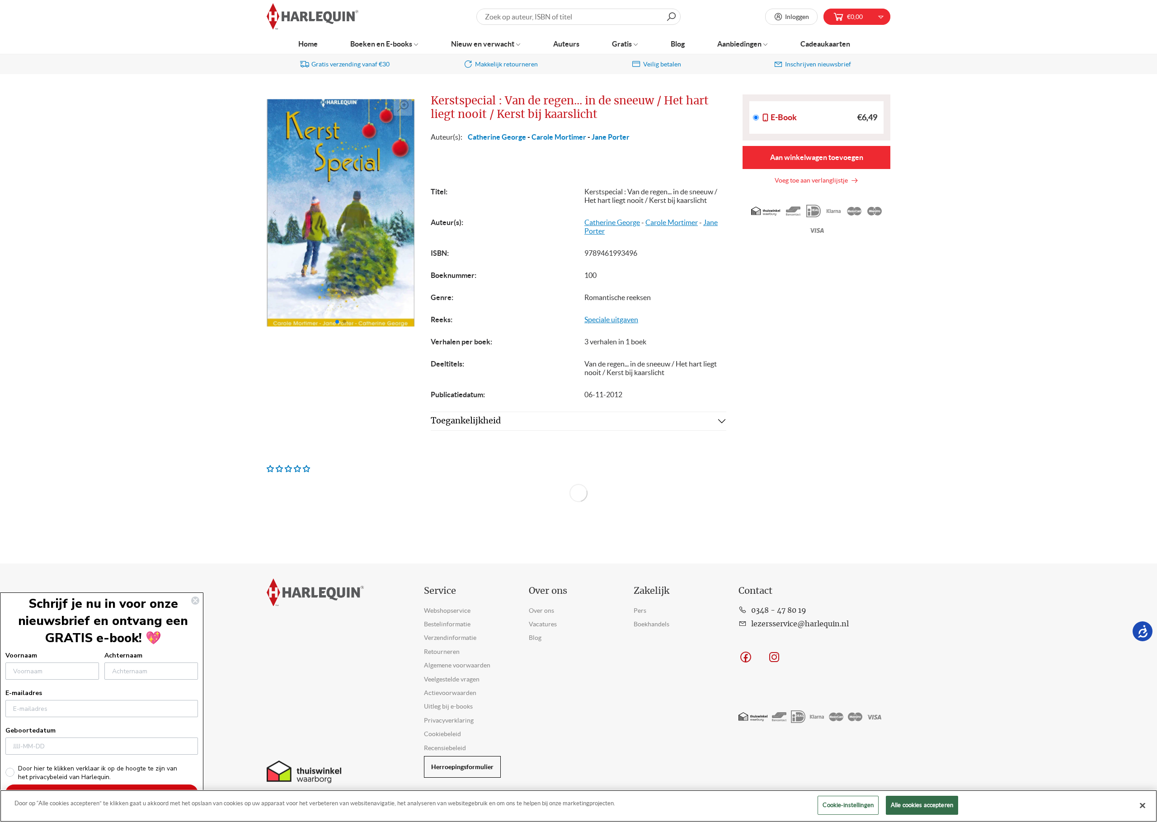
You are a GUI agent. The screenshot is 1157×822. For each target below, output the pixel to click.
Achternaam (123, 655)
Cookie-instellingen (848, 805)
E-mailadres (23, 693)
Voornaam (21, 655)
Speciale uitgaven (611, 319)
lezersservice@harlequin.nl (800, 624)
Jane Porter (611, 137)
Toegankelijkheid (466, 421)
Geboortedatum (30, 730)
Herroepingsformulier (462, 766)
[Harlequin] (312, 17)
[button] (404, 213)
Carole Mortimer (558, 137)
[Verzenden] (671, 17)
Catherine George (497, 137)
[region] (578, 806)
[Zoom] (403, 106)
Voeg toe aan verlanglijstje (813, 180)
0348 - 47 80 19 (778, 610)
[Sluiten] (1142, 805)
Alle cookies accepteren (922, 805)
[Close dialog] (195, 600)
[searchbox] (578, 17)
